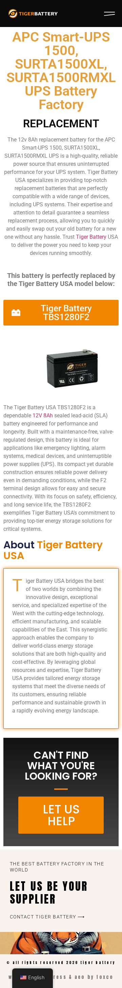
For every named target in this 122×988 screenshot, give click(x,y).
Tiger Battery (91, 237)
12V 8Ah (43, 415)
